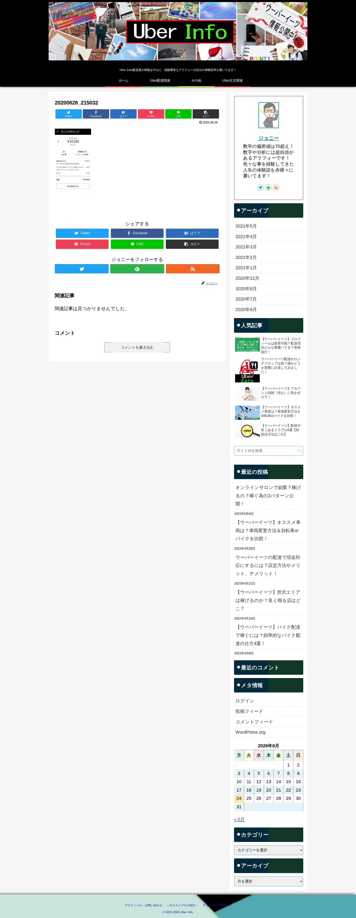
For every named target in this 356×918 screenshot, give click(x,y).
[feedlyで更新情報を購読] (137, 268)
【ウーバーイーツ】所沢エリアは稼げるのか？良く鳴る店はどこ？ (268, 600)
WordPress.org (250, 732)
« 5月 (239, 819)
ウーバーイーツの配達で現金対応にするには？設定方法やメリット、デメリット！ (268, 565)
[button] (299, 450)
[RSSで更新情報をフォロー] (193, 268)
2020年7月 (246, 299)
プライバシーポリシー (217, 905)
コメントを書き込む (137, 347)
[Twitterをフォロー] (82, 268)
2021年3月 (246, 246)
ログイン (244, 700)
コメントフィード (254, 721)
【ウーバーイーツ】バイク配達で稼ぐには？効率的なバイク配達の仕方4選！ (268, 635)
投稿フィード (249, 711)
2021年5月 (246, 226)
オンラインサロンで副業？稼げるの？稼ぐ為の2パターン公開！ (268, 495)
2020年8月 (246, 288)
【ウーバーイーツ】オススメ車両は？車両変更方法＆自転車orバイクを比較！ (268, 530)
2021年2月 (246, 257)
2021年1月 (246, 267)
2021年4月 (246, 236)
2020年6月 (246, 309)
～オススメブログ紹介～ (182, 905)
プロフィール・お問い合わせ (143, 905)
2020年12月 (247, 278)
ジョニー (269, 138)
